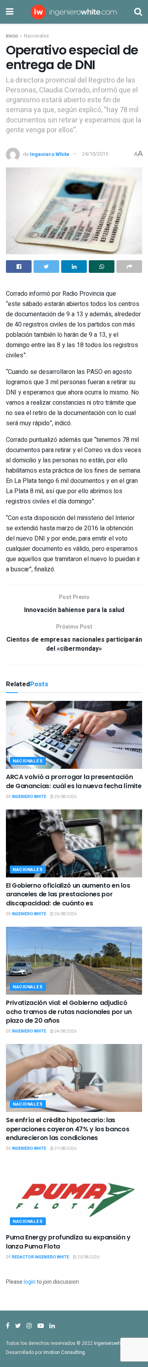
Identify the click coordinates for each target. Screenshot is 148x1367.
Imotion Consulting (64, 1352)
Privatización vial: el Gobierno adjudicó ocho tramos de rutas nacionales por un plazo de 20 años (69, 1011)
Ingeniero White (49, 154)
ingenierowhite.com (115, 1343)
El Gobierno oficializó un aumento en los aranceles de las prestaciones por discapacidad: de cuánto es (68, 894)
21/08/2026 (65, 1148)
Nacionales (36, 35)
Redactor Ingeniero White (40, 1257)
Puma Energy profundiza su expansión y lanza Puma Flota (68, 1242)
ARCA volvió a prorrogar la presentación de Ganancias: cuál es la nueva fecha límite (73, 781)
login (30, 1282)
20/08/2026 (88, 1257)
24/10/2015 (95, 154)
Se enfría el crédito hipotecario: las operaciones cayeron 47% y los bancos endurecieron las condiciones (67, 1128)
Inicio (12, 35)
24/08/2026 (65, 914)
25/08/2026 (65, 797)
